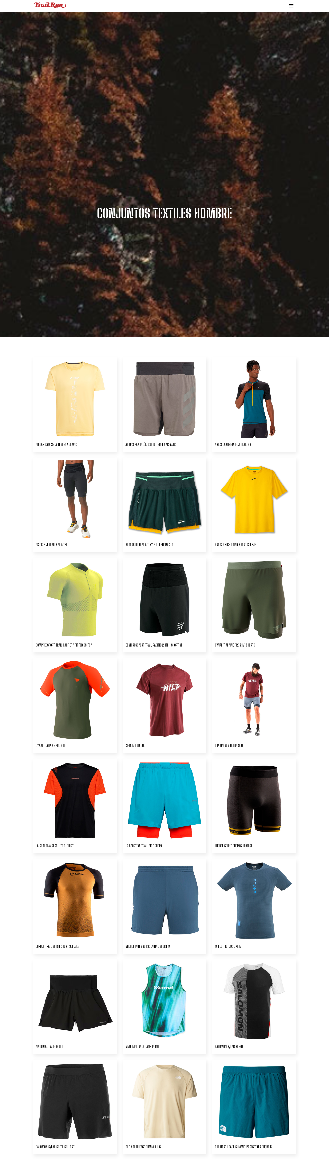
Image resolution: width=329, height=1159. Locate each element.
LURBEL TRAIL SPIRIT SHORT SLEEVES (57, 946)
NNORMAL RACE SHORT (49, 1046)
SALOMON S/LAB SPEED (229, 1046)
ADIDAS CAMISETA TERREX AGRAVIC (56, 444)
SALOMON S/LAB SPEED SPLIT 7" (55, 1147)
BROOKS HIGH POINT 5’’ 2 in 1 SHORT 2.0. (149, 544)
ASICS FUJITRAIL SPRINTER (52, 544)
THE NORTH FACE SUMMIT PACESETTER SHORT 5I (243, 1147)
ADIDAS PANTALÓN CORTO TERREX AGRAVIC (150, 444)
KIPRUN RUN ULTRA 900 (229, 745)
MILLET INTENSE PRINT (229, 946)
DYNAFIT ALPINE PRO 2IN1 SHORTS (235, 645)
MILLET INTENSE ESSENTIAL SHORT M (147, 946)
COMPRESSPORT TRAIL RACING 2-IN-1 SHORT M (153, 645)
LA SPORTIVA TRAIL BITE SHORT (143, 846)
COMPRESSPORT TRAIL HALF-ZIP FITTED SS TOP (64, 645)
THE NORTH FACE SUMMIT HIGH (143, 1147)
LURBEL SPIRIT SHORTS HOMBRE (233, 846)
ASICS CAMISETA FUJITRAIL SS (233, 444)
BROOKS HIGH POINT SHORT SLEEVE (235, 544)
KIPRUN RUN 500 (135, 745)
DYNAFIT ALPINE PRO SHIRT (52, 745)
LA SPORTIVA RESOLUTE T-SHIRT (55, 846)
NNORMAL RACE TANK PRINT (142, 1046)
